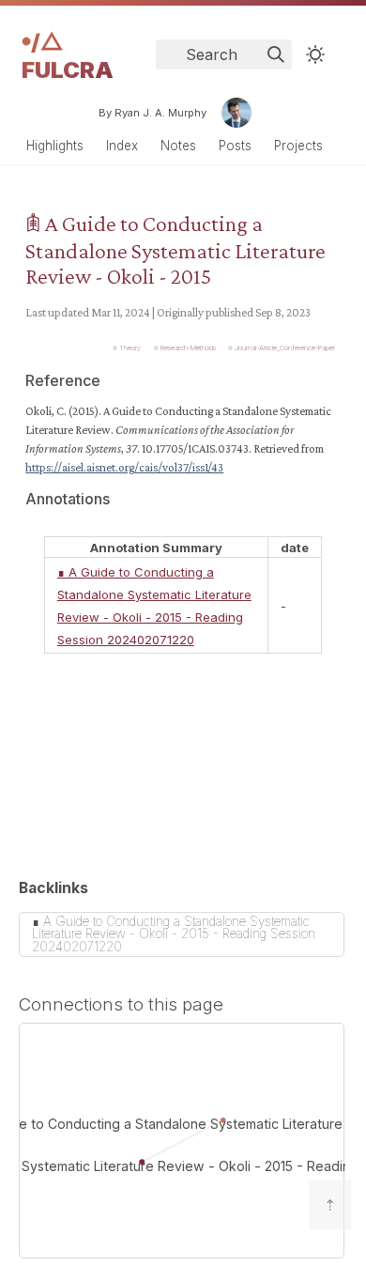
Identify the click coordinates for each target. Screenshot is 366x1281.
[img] (275, 54)
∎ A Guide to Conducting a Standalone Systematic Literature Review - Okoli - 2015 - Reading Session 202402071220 (173, 934)
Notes (178, 145)
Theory (130, 348)
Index (122, 145)
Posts (235, 145)
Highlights (55, 145)
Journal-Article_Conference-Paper (285, 348)
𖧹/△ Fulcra (68, 56)
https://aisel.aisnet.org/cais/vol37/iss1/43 (124, 467)
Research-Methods (188, 348)
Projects (298, 145)
